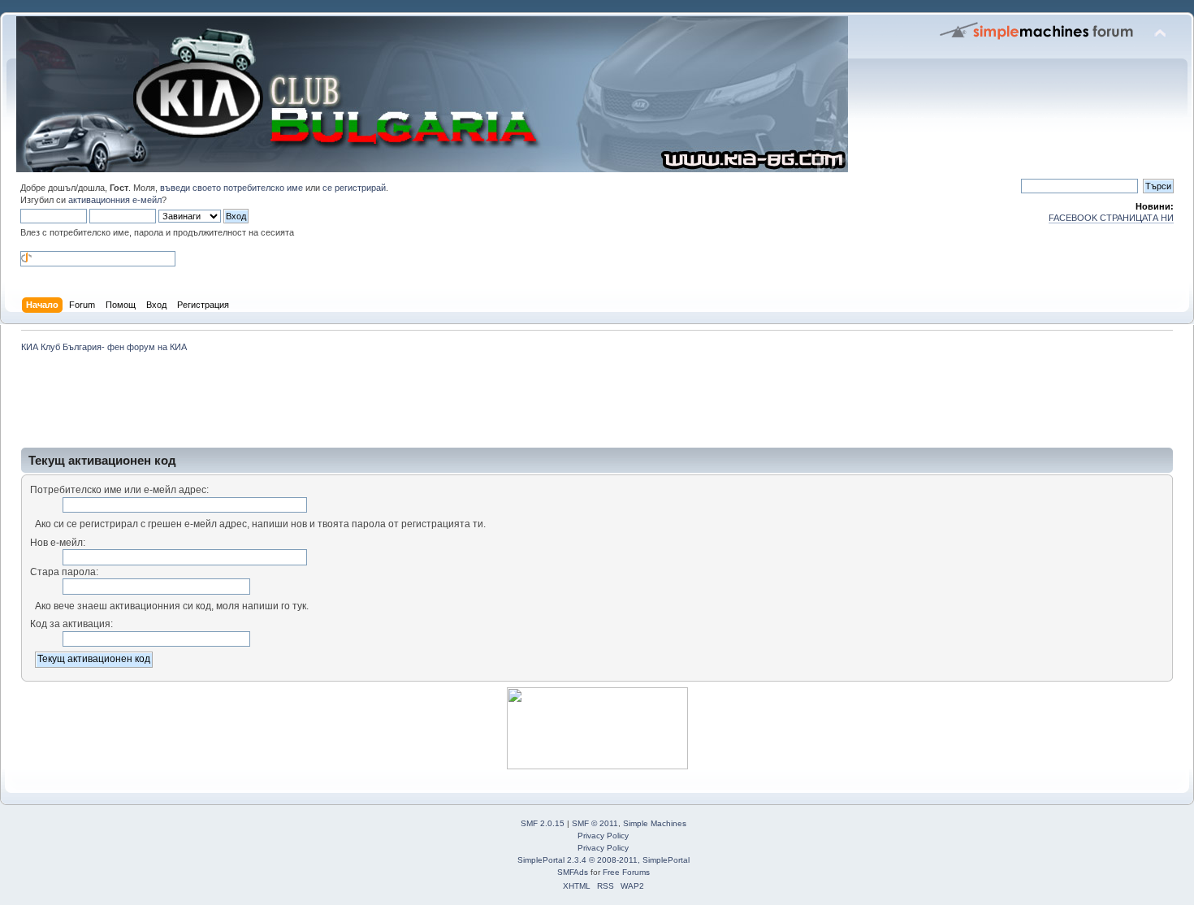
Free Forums (626, 872)
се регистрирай (354, 188)
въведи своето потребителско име (231, 188)
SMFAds (572, 872)
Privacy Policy (603, 835)
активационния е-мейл (115, 200)
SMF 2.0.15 (543, 823)
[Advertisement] (312, 399)
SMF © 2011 (595, 823)
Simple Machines (654, 823)
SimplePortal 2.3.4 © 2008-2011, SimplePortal (603, 859)
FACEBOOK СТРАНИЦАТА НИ (1111, 218)
